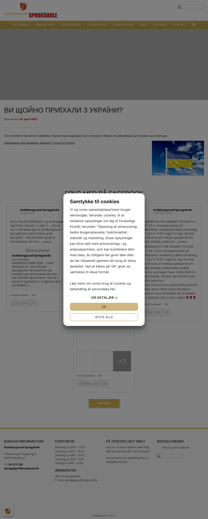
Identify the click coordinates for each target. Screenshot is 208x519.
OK (104, 307)
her (112, 289)
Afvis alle (104, 317)
